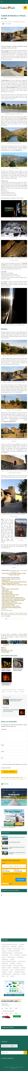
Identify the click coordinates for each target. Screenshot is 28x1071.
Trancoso (7, 50)
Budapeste (9, 948)
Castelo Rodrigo (23, 118)
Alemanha (21, 944)
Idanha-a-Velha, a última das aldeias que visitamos (11, 607)
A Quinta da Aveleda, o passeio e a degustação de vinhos (12, 597)
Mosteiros (12, 963)
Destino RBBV (21, 689)
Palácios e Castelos (18, 965)
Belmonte (19, 573)
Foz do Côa (9, 691)
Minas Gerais (5, 963)
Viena (3, 976)
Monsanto (11, 574)
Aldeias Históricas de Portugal (7, 650)
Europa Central (11, 957)
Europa (3, 691)
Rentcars (8, 616)
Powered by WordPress (9, 1067)
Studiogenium (13, 1068)
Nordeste (19, 963)
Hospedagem (5, 959)
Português (5, 784)
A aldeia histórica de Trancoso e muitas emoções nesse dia (13, 600)
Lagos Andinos (21, 961)
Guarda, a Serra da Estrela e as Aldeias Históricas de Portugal (13, 598)
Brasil (3, 948)
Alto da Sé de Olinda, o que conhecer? (17, 837)
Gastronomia (20, 957)
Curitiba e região (18, 953)
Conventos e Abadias (7, 953)
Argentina (13, 946)
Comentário (14, 729)
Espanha (24, 955)
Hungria (12, 959)
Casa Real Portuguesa (5, 652)
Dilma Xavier (7, 23)
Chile (23, 948)
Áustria (12, 976)
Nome (14, 745)
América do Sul (5, 946)
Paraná (3, 967)
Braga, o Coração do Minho (7, 593)
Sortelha (24, 573)
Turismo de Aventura (19, 972)
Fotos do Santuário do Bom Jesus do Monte (10, 594)
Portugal (22, 691)
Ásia (7, 976)
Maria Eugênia (4, 283)
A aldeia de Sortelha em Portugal (8, 604)
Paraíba (9, 967)
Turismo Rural (16, 974)
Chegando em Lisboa (6, 580)
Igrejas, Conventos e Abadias (9, 961)
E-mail (14, 751)
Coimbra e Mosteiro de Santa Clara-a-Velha (10, 588)
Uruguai (24, 974)
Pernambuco (16, 967)
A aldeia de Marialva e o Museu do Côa (9, 601)
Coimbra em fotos (5, 590)
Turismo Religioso (6, 974)
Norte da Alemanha (7, 965)
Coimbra (3, 587)
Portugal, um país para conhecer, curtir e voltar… (11, 578)
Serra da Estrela (23, 634)
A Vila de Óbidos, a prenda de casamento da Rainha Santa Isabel (14, 581)
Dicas (11, 955)
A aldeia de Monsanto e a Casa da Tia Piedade (10, 606)
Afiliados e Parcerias (7, 1058)
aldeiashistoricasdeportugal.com (10, 421)
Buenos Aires (17, 948)
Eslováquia (17, 955)
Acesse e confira (4, 638)
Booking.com (6, 644)
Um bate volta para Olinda (14, 842)
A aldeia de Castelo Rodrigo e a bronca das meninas (12, 603)
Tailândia (4, 972)
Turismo (10, 972)
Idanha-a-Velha (16, 574)
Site (2, 757)
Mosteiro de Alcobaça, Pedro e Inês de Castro (10, 583)
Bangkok (20, 946)
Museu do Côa (4, 649)
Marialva (8, 573)
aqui (5, 635)
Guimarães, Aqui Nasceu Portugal (8, 596)
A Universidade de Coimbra (7, 591)
